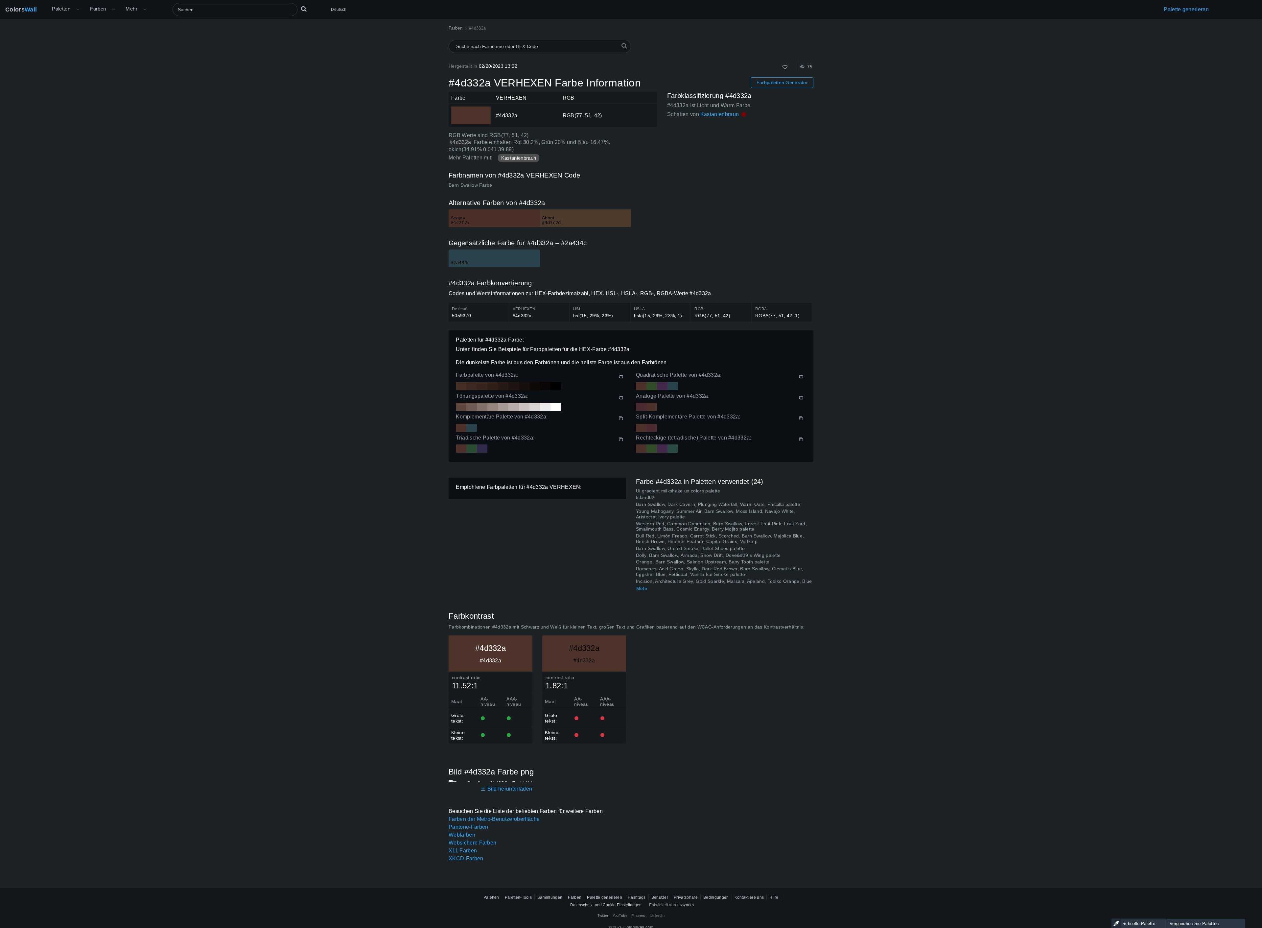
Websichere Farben (472, 842)
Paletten (61, 9)
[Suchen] (304, 9)
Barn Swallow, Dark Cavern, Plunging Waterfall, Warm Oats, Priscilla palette (718, 504)
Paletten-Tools (518, 897)
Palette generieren (1186, 9)
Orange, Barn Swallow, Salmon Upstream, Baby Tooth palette (702, 561)
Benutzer (659, 897)
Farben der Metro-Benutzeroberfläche (494, 819)
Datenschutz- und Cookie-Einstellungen (606, 905)
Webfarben (462, 835)
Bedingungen (716, 897)
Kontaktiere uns (749, 897)
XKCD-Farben (466, 858)
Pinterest (638, 915)
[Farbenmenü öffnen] (113, 9)
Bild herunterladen (509, 789)
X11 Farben (463, 850)
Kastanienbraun (518, 158)
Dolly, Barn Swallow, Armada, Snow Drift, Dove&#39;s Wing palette (708, 555)
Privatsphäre (686, 897)
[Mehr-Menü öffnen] (78, 9)
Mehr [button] (131, 9)
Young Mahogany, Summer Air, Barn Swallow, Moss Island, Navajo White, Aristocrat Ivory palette (715, 514)
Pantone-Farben (468, 827)
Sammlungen (549, 897)
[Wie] (785, 67)
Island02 (645, 497)
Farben (98, 9)
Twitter (603, 915)
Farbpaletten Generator (782, 82)
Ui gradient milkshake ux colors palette (678, 490)
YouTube (620, 915)
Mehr (641, 588)
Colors (21, 9)
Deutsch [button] (338, 9)
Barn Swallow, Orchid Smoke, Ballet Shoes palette (690, 548)
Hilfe (773, 897)
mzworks (685, 905)
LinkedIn (657, 915)
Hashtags (637, 897)
